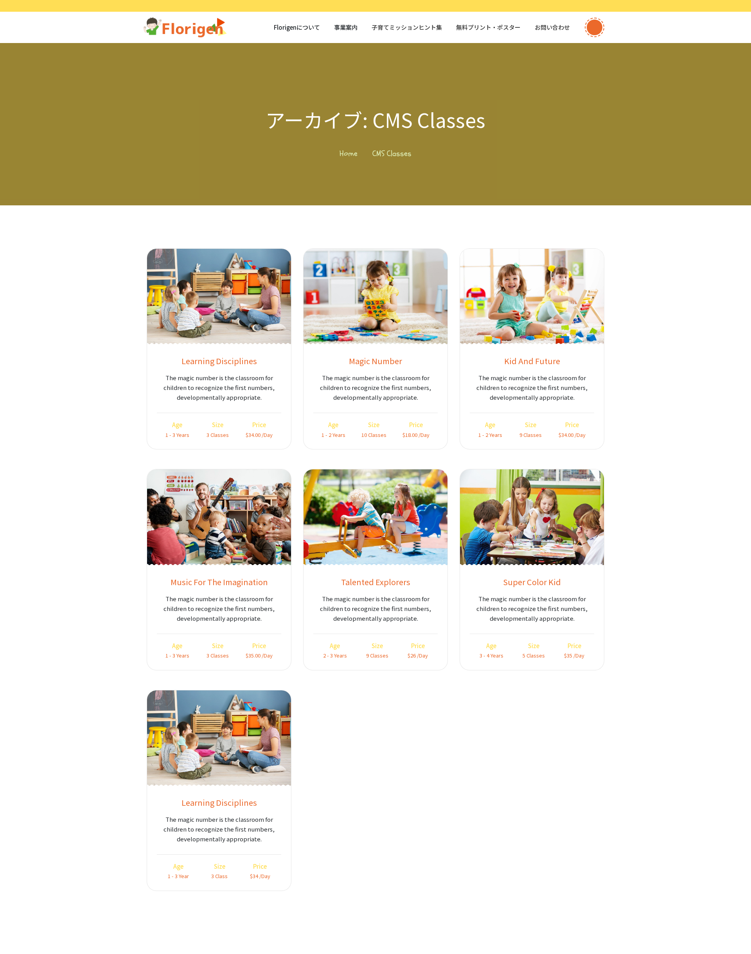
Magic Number (375, 361)
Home (349, 153)
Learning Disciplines (219, 361)
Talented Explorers (375, 581)
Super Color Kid (532, 581)
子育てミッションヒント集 (407, 27)
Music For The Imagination (219, 581)
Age (177, 424)
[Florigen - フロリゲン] (185, 27)
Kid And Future (532, 361)
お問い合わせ (552, 27)
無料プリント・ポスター (488, 27)
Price (259, 424)
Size (217, 424)
